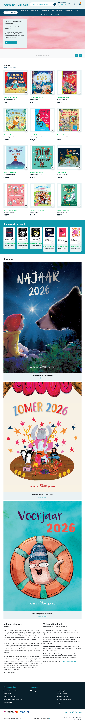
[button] (80, 4)
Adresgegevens (34, 691)
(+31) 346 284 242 (62, 696)
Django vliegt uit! (62, 172)
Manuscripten (7, 693)
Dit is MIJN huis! (8, 135)
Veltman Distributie (9, 696)
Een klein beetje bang (36, 97)
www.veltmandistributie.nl (68, 661)
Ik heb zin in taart (63, 246)
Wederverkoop (7, 702)
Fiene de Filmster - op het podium (13, 97)
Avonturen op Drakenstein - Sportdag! (68, 210)
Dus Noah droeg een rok (10, 172)
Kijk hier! (8, 44)
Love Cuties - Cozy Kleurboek (12, 210)
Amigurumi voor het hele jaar (38, 210)
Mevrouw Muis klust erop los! (65, 135)
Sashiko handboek (10, 243)
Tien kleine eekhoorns (36, 172)
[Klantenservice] (69, 4)
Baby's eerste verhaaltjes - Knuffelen (28, 243)
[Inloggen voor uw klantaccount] (74, 4)
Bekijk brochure (42, 378)
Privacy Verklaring (69, 717)
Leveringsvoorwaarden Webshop (13, 699)
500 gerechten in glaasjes (51, 246)
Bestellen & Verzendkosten (11, 691)
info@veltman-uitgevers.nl (64, 699)
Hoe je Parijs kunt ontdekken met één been (43, 135)
